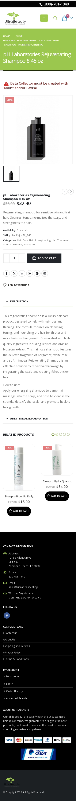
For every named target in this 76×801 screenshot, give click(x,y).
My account (13, 661)
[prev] (65, 192)
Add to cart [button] (21, 495)
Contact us (10, 617)
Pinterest (37, 273)
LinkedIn (22, 273)
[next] (71, 192)
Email (44, 273)
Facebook (6, 273)
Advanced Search (16, 683)
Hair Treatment (60, 240)
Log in (9, 668)
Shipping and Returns (17, 630)
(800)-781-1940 (56, 4)
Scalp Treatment (12, 244)
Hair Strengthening (40, 240)
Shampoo (29, 244)
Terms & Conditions (16, 644)
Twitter (14, 273)
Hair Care (22, 240)
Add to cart (47, 258)
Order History (14, 676)
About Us (9, 624)
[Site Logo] (14, 18)
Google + (29, 273)
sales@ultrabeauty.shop (23, 572)
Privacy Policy (12, 637)
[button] (44, 18)
